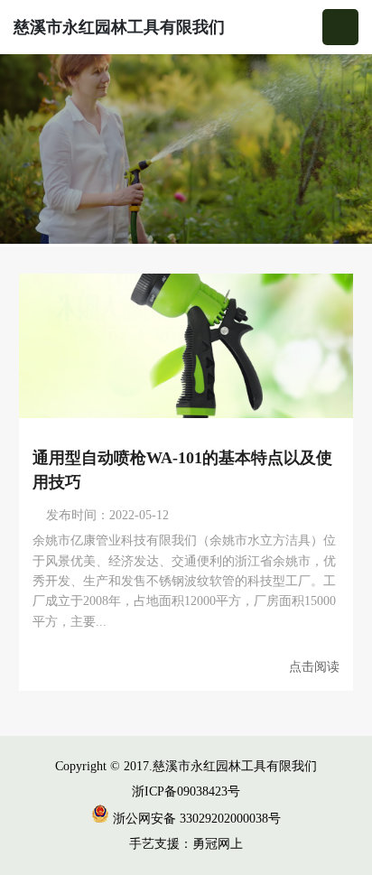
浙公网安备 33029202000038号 (195, 818)
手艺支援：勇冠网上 (186, 844)
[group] (186, 150)
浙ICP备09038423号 (186, 791)
